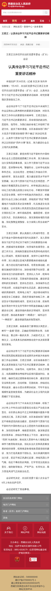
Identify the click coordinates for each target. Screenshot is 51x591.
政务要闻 (38, 26)
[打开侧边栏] (46, 3)
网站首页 (17, 26)
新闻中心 (28, 26)
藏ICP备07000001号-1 (25, 580)
